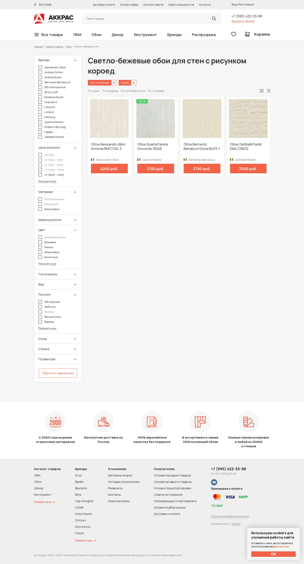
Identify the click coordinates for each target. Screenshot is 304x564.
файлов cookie (281, 546)
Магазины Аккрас (120, 475)
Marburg (49, 117)
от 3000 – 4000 (54, 175)
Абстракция (52, 302)
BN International (55, 87)
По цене (93, 91)
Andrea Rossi (52, 77)
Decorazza (82, 527)
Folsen (79, 533)
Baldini (79, 482)
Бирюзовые (51, 252)
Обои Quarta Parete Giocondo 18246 (152, 146)
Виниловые (51, 209)
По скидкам (110, 91)
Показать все (47, 181)
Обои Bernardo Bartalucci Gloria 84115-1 (202, 146)
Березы (49, 321)
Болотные (51, 257)
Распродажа (204, 34)
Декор (117, 34)
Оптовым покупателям (123, 482)
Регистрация (246, 4)
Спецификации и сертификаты (175, 501)
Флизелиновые (54, 199)
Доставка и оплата (104, 4)
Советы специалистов (181, 4)
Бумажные (51, 204)
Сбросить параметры (58, 373)
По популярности (133, 91)
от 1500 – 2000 (53, 165)
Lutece (49, 112)
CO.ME (79, 507)
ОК (273, 553)
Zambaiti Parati (54, 137)
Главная (38, 46)
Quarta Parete (53, 122)
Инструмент (145, 34)
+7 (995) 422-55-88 (246, 16)
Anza (78, 475)
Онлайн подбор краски (170, 507)
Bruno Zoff (51, 92)
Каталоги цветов (153, 4)
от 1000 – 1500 (53, 160)
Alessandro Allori (55, 67)
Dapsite (236, 524)
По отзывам (156, 91)
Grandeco (50, 102)
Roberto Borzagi (55, 127)
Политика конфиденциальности (230, 516)
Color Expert (83, 514)
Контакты (205, 4)
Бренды (174, 34)
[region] (57, 218)
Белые (48, 247)
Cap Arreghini (84, 501)
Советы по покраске (168, 495)
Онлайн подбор (129, 4)
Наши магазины (119, 501)
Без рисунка (52, 317)
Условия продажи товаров (172, 475)
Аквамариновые (55, 237)
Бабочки (50, 307)
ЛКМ (77, 34)
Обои (96, 34)
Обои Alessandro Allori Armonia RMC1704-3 (108, 146)
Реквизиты (115, 488)
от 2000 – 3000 (54, 170)
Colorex (80, 520)
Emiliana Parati (53, 97)
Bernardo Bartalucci (57, 82)
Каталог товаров (54, 46)
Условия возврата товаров (172, 482)
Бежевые (50, 242)
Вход (234, 4)
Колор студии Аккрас (53, 19)
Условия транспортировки (172, 488)
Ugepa (48, 132)
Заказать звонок (243, 21)
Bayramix (81, 488)
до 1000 (49, 155)
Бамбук (49, 312)
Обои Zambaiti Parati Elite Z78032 (246, 146)
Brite (78, 495)
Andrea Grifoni (53, 72)
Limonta (49, 107)
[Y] (214, 18)
